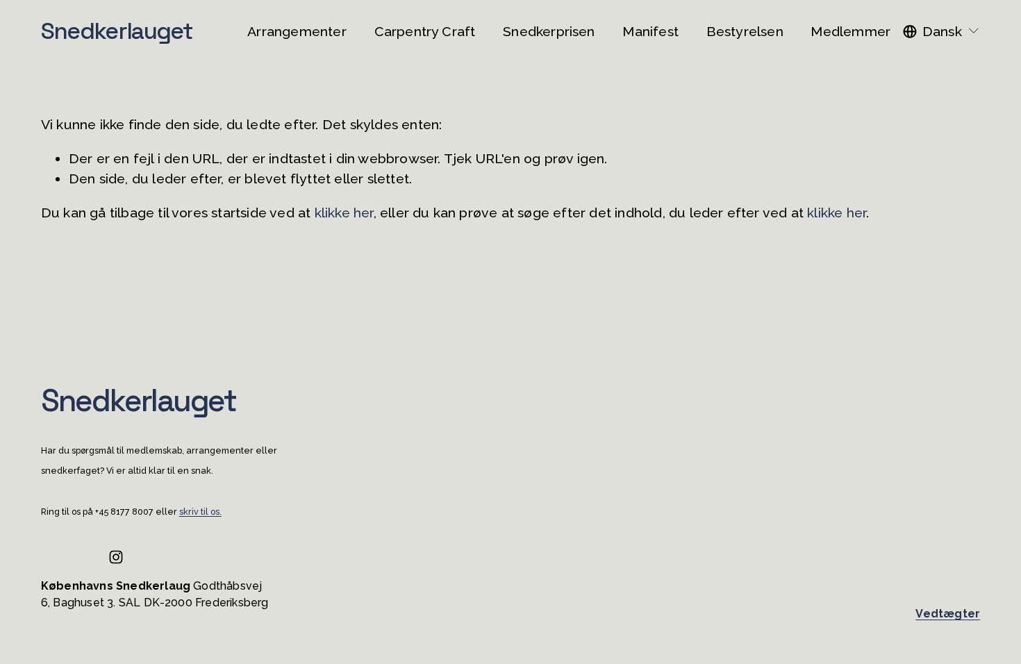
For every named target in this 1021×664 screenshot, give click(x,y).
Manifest (650, 32)
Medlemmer (850, 32)
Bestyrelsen (744, 32)
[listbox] (941, 31)
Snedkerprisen (549, 32)
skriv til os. (200, 512)
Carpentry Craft (425, 32)
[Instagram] (116, 557)
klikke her (344, 213)
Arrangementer (297, 32)
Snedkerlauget (116, 31)
